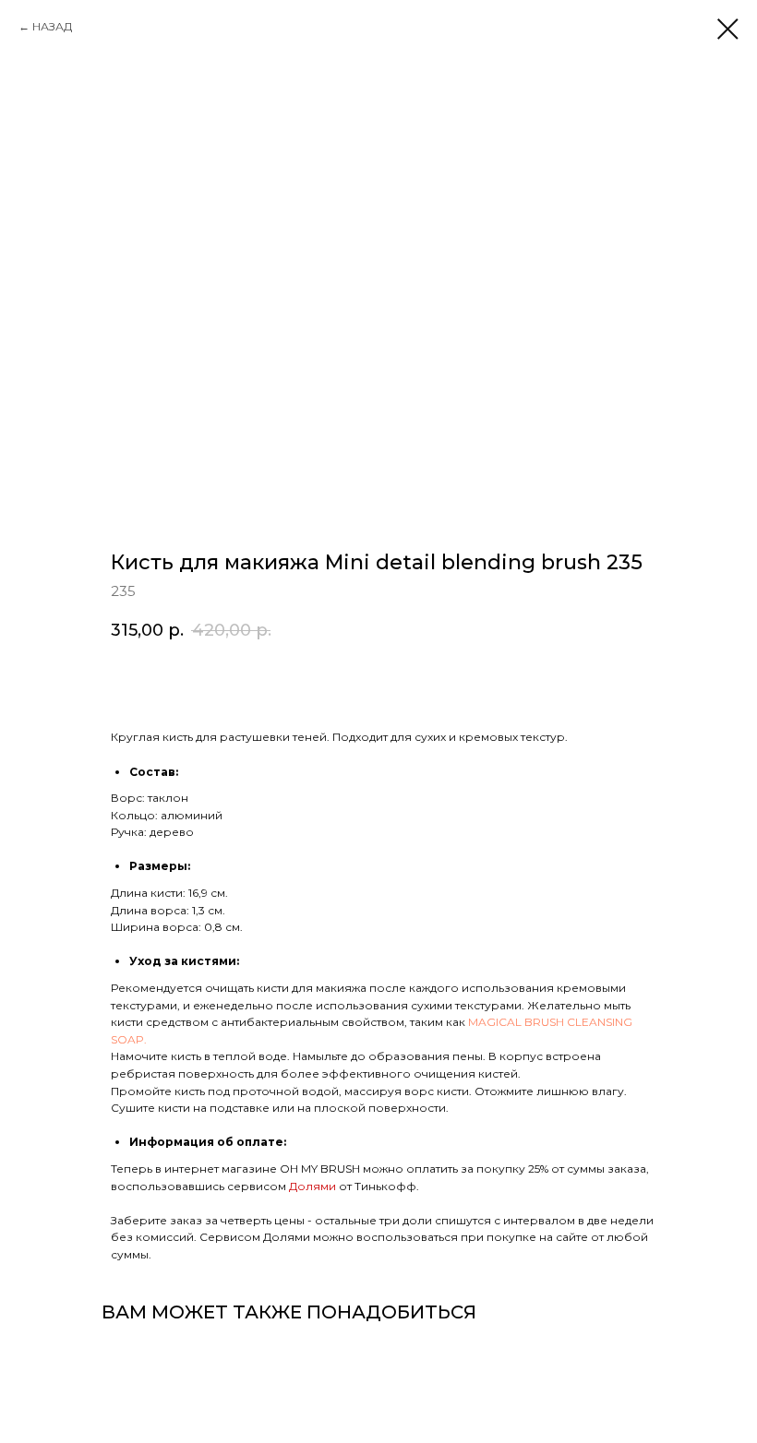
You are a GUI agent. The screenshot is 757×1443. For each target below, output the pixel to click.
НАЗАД (52, 26)
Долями (314, 1186)
